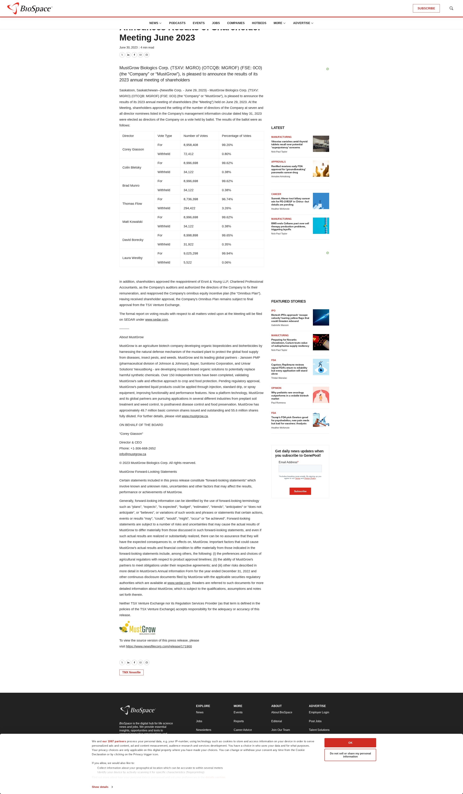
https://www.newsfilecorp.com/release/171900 (159, 646)
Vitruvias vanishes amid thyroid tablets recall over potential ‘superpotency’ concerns (289, 144)
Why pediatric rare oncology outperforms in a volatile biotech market (290, 395)
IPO (273, 310)
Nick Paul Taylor (279, 151)
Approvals (278, 161)
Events (199, 23)
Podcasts (177, 23)
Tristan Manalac (279, 378)
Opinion (276, 388)
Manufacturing (281, 137)
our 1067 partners (114, 741)
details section (215, 777)
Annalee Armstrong (280, 176)
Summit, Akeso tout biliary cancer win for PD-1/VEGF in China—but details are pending (290, 201)
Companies (236, 23)
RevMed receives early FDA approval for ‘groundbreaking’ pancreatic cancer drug (288, 169)
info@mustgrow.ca (132, 454)
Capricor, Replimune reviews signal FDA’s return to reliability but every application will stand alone (289, 369)
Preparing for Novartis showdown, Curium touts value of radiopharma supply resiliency (290, 342)
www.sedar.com (156, 319)
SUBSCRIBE (426, 8)
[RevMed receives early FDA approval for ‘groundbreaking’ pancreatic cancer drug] (321, 168)
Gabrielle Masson (280, 325)
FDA (273, 360)
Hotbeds (259, 23)
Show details (100, 786)
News (153, 23)
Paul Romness (278, 403)
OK (350, 742)
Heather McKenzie (280, 209)
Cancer (276, 194)
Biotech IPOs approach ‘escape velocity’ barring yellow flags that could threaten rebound (290, 317)
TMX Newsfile (131, 672)
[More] (160, 23)
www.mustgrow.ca (195, 416)
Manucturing (280, 335)
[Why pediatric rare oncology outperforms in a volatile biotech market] (321, 395)
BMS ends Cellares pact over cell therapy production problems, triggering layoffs (290, 226)
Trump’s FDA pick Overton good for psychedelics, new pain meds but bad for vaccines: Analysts (290, 420)
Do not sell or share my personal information (350, 755)
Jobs (216, 23)
